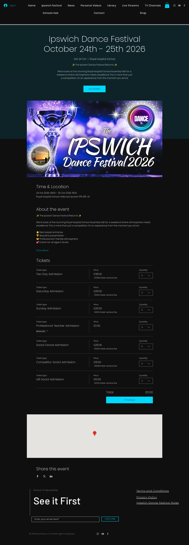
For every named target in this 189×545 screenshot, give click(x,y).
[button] (167, 5)
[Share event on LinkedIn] (51, 476)
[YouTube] (179, 5)
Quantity (143, 270)
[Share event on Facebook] (37, 476)
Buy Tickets (94, 88)
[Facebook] (184, 5)
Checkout (129, 399)
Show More (42, 250)
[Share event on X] (44, 476)
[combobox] (146, 275)
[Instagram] (174, 5)
